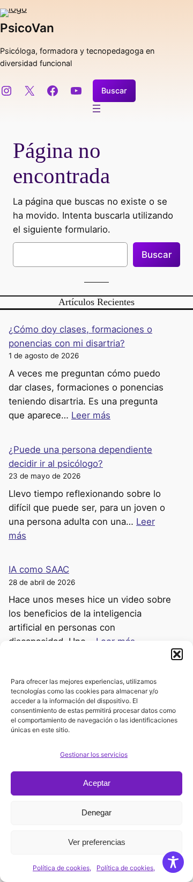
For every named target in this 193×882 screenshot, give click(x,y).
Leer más (90, 415)
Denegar (96, 812)
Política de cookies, (62, 868)
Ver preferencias (96, 842)
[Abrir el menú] (96, 108)
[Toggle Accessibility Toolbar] (173, 862)
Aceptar (96, 782)
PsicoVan (27, 27)
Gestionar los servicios (94, 754)
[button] (177, 654)
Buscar (114, 90)
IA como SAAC (39, 569)
